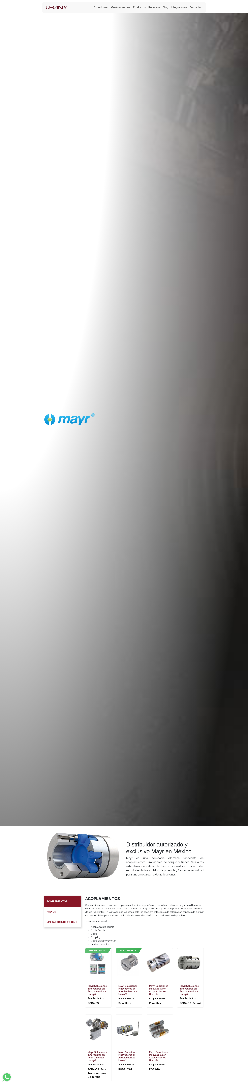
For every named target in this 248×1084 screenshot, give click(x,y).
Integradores (179, 7)
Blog (165, 7)
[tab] (62, 901)
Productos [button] (139, 7)
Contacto (195, 7)
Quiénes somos (120, 7)
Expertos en (101, 7)
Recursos (154, 7)
